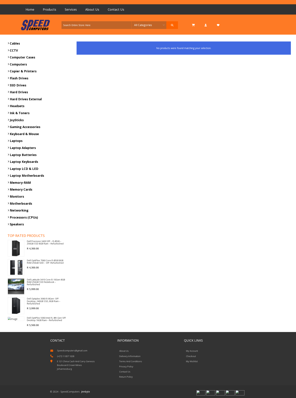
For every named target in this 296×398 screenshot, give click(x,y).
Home (30, 9)
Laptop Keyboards (24, 162)
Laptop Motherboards (27, 175)
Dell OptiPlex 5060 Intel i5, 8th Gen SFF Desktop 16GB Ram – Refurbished (46, 319)
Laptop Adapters (23, 148)
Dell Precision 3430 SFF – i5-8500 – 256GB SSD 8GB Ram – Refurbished (45, 242)
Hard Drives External (26, 99)
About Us (92, 9)
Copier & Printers (23, 71)
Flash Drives (19, 78)
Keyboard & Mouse (24, 134)
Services (71, 9)
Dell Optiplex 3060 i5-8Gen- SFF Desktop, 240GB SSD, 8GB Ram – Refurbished (43, 301)
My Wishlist (192, 361)
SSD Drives (18, 85)
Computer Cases (22, 57)
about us (124, 350)
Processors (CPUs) (24, 217)
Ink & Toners (19, 113)
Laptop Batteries (23, 155)
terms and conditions (130, 361)
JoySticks (17, 120)
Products (49, 9)
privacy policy (126, 366)
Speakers (17, 224)
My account (192, 350)
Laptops (16, 141)
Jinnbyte (85, 391)
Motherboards (21, 203)
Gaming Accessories (25, 127)
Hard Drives (19, 92)
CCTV (14, 50)
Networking (19, 210)
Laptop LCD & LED (24, 169)
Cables (15, 43)
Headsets (17, 106)
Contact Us (116, 9)
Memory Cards (21, 189)
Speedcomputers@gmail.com (72, 350)
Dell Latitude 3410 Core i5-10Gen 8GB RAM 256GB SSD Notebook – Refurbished (46, 282)
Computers (18, 64)
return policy (126, 376)
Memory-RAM (20, 182)
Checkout (191, 356)
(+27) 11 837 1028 (65, 356)
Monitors (17, 196)
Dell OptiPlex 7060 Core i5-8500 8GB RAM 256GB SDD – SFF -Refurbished (45, 261)
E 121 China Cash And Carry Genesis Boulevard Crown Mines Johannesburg (76, 365)
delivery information (129, 356)
